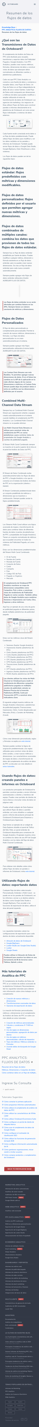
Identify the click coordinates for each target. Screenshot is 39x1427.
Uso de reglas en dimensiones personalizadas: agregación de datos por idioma (21, 1032)
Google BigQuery (13, 943)
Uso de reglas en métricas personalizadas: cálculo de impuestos (20, 1038)
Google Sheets (11, 950)
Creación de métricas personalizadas (20, 1023)
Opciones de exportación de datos (19, 1006)
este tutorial (25, 741)
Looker (9, 948)
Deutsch (10, 1412)
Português (10, 1405)
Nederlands (20, 1405)
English (10, 1401)
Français (10, 1409)
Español (20, 1401)
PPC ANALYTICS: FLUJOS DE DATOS (16, 30)
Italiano (20, 1409)
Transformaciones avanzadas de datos (21, 1003)
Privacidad (8, 1418)
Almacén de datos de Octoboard (18, 941)
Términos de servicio (12, 1420)
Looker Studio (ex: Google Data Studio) (21, 945)
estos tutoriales (8, 766)
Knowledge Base (8, 27)
